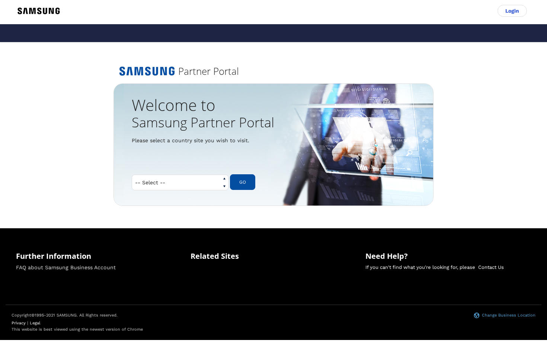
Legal (35, 323)
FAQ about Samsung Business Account (66, 267)
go (242, 182)
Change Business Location (508, 315)
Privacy (19, 323)
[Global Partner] (39, 11)
